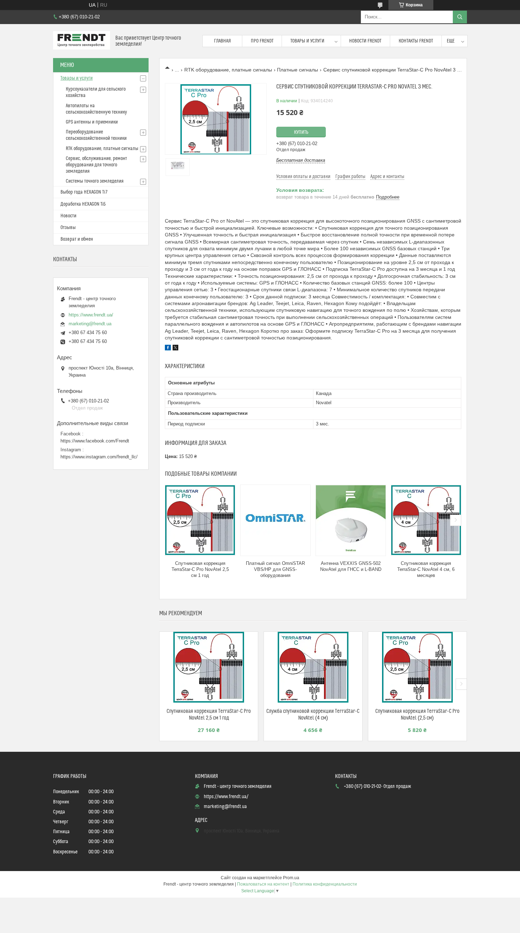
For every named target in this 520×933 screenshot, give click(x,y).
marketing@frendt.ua (90, 323)
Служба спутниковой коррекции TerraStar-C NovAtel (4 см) (312, 714)
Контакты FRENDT (416, 41)
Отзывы (68, 227)
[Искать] (460, 17)
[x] (175, 348)
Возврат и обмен (76, 239)
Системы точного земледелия (94, 181)
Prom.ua (291, 877)
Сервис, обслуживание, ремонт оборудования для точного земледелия (96, 165)
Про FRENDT (262, 41)
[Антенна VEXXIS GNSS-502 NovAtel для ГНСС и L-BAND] (351, 520)
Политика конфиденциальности (325, 884)
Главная (222, 41)
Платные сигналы (297, 70)
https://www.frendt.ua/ (91, 314)
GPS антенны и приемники (92, 122)
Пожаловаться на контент (263, 884)
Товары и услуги (307, 41)
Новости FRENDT (365, 41)
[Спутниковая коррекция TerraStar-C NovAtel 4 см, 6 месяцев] (426, 520)
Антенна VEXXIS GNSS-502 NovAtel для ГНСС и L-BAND (350, 566)
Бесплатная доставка (300, 160)
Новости (68, 216)
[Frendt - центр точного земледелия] (81, 41)
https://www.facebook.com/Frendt (94, 440)
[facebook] (168, 348)
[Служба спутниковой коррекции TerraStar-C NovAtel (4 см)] (313, 667)
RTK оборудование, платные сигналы (228, 70)
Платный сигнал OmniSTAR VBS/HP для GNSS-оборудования (275, 569)
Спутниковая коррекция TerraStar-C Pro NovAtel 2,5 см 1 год (200, 569)
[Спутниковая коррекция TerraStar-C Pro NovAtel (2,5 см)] (417, 667)
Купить (301, 132)
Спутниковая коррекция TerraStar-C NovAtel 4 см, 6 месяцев (426, 569)
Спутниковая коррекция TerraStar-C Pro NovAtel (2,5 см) (417, 714)
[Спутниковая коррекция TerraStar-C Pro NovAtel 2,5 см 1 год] (200, 520)
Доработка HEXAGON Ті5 (83, 204)
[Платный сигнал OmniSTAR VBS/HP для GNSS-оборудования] (275, 520)
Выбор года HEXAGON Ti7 (84, 192)
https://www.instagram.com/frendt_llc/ (99, 456)
